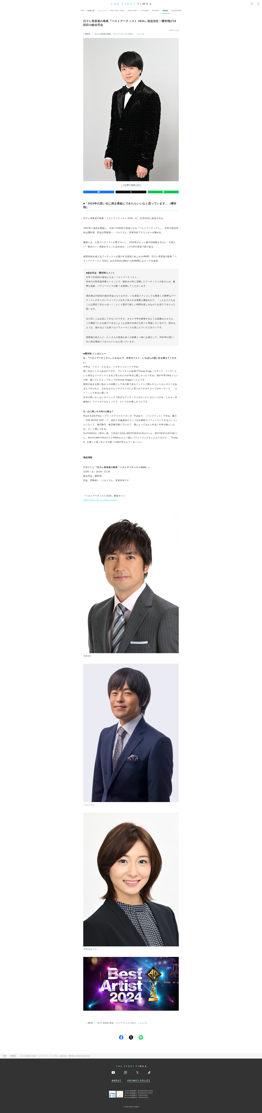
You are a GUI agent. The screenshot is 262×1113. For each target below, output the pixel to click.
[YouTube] (113, 1072)
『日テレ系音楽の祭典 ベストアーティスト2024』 (113, 34)
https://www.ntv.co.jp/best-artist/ (100, 500)
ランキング (102, 11)
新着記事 (90, 11)
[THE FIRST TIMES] (131, 4)
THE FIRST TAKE (117, 11)
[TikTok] (149, 1072)
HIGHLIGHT (133, 11)
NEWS (165, 11)
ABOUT (116, 1080)
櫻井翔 (87, 34)
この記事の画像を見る (131, 185)
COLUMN (145, 11)
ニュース (140, 34)
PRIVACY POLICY (138, 1080)
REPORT (156, 11)
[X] (131, 192)
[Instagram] (125, 1072)
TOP (82, 11)
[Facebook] (98, 192)
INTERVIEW (176, 11)
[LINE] (163, 192)
